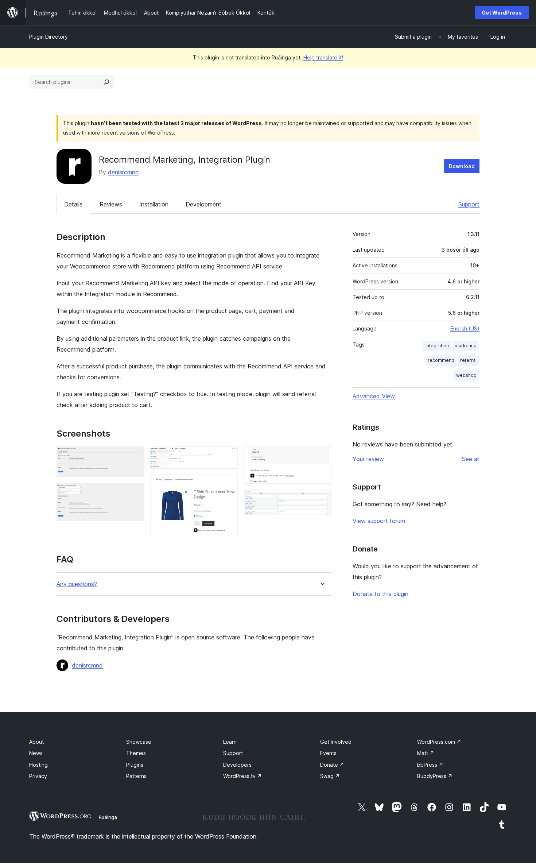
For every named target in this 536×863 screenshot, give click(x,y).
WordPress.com (439, 742)
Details (73, 204)
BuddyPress (435, 776)
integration (437, 345)
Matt (425, 753)
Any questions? (77, 584)
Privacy (38, 776)
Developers (237, 765)
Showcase (138, 742)
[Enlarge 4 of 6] (228, 484)
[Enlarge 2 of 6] (134, 492)
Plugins (134, 765)
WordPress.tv (242, 776)
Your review (368, 459)
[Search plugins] (106, 82)
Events (328, 753)
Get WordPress (502, 12)
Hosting (38, 765)
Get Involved (335, 742)
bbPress (430, 765)
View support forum (379, 521)
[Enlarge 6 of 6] (321, 499)
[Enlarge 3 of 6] (228, 456)
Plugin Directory (48, 37)
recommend (441, 360)
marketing (466, 345)
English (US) (464, 328)
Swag (330, 776)
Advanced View (374, 396)
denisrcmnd (123, 172)
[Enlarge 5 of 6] (321, 456)
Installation (153, 204)
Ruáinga (108, 817)
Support (468, 204)
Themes (136, 753)
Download (462, 166)
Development (203, 204)
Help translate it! (323, 57)
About (36, 742)
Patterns (136, 776)
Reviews (111, 204)
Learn (230, 742)
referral (468, 360)
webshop (466, 375)
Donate (332, 765)
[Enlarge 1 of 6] (134, 456)
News (36, 753)
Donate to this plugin (380, 593)
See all (470, 459)
